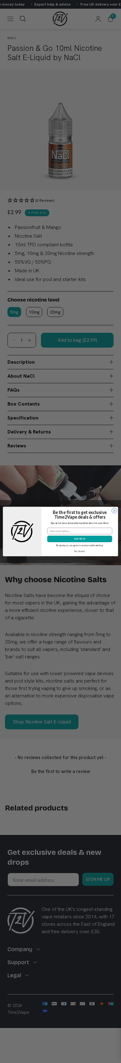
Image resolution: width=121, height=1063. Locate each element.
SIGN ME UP (80, 539)
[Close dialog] (114, 510)
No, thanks (79, 551)
